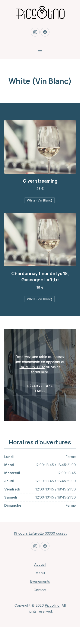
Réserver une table (40, 388)
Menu (40, 573)
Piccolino (52, 605)
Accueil (40, 564)
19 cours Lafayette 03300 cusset (40, 533)
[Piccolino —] (40, 12)
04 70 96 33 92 (32, 367)
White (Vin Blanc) (39, 200)
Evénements (40, 581)
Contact (40, 590)
